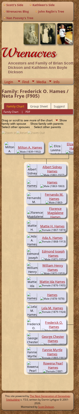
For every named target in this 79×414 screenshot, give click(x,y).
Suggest (59, 106)
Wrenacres (29, 52)
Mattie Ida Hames (52, 281)
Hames (52, 182)
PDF (27, 112)
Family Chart (15, 106)
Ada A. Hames (52, 238)
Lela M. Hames (52, 308)
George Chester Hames (53, 338)
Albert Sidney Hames (52, 169)
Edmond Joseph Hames (53, 253)
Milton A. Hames (30, 147)
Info (57, 82)
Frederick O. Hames (54, 324)
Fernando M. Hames (54, 196)
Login (8, 82)
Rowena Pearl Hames (53, 365)
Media (41, 82)
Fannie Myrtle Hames (52, 352)
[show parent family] (42, 151)
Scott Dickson (46, 407)
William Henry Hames (52, 267)
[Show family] (52, 244)
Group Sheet (39, 106)
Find (25, 82)
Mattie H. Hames (52, 226)
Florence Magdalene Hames (55, 212)
